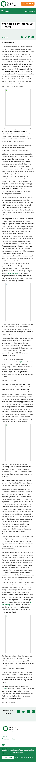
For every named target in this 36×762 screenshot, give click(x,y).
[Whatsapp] (29, 37)
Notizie (5, 37)
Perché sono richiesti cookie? (24, 757)
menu (7, 11)
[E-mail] (32, 37)
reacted (4, 688)
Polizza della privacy (9, 739)
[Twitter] (26, 37)
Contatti (4, 736)
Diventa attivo (28, 3)
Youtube (9, 745)
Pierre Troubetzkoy (13, 273)
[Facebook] (22, 37)
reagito (20, 362)
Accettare (8, 757)
